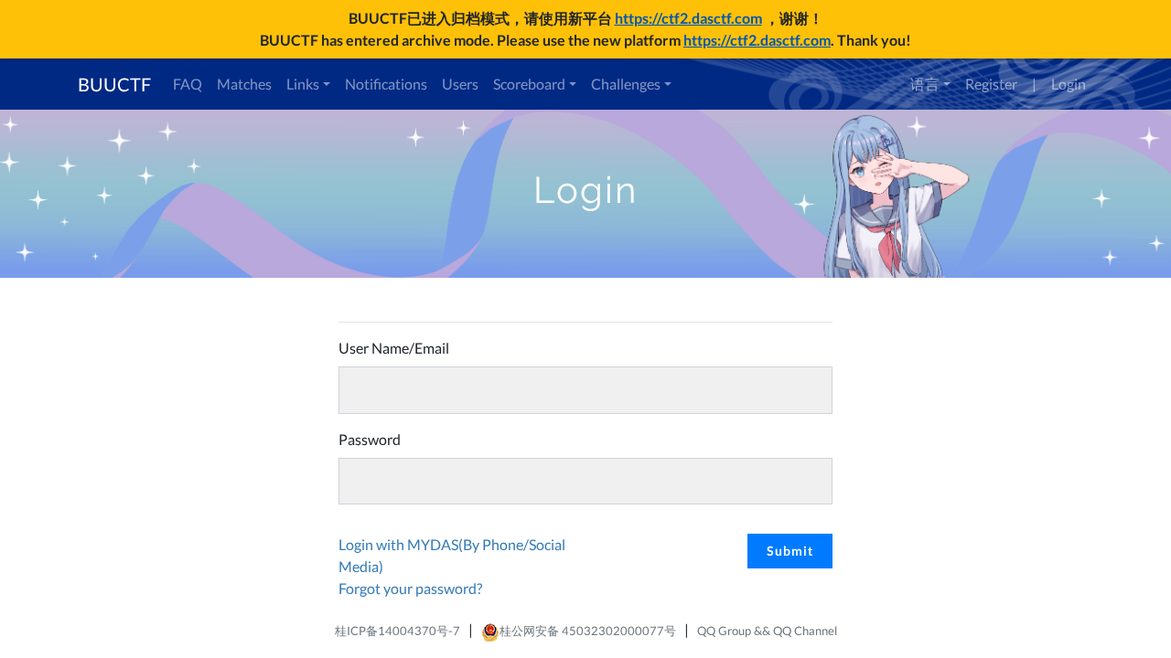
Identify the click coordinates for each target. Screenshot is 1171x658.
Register (991, 83)
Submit (790, 550)
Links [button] (302, 83)
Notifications (386, 83)
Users (460, 83)
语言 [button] (925, 83)
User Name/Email (393, 347)
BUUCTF (114, 84)
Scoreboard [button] (529, 83)
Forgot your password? (410, 588)
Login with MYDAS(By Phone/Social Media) (451, 555)
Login (1068, 83)
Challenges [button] (626, 83)
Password (369, 439)
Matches (244, 83)
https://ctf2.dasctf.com (688, 18)
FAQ (187, 83)
